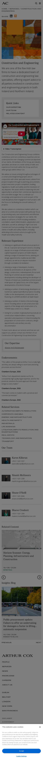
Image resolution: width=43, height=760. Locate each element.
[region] (21, 742)
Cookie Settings (21, 756)
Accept (21, 751)
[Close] (40, 727)
